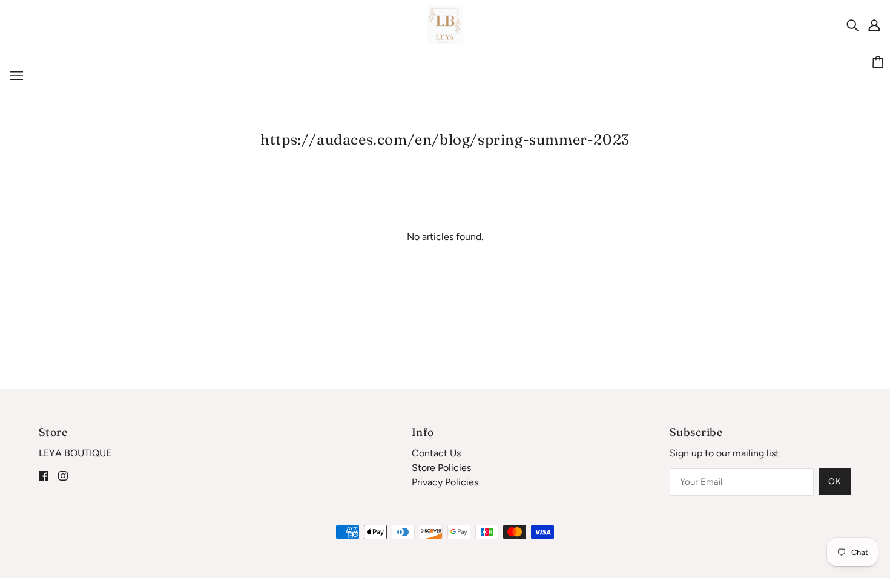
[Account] (874, 25)
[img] (852, 25)
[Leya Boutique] (445, 24)
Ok (835, 481)
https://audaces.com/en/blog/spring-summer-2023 (445, 139)
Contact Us (436, 453)
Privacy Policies (445, 482)
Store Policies (441, 467)
